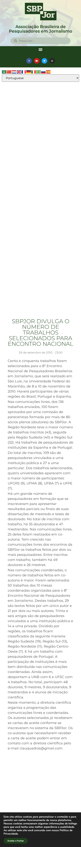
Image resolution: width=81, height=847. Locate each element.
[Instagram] (52, 61)
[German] (28, 72)
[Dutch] (14, 72)
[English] (19, 72)
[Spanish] (48, 72)
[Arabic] (4, 72)
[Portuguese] (38, 72)
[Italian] (33, 72)
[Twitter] (44, 61)
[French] (23, 72)
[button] (40, 49)
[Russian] (43, 72)
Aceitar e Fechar (15, 840)
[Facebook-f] (29, 61)
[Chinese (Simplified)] (9, 72)
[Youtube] (37, 61)
